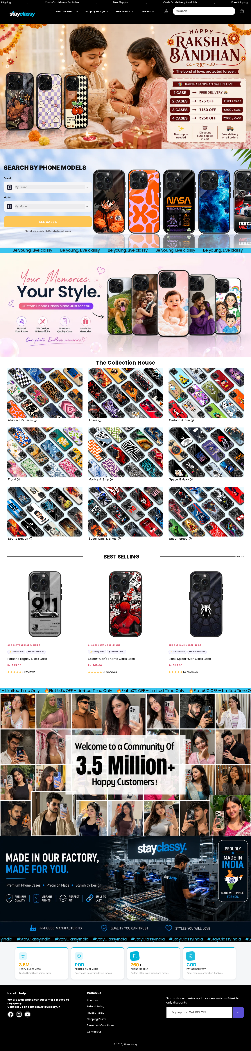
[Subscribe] (238, 1012)
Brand (7, 178)
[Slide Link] (125, 86)
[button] (242, 11)
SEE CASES (48, 222)
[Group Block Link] (45, 395)
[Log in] (166, 11)
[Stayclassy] (22, 14)
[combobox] (204, 11)
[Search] (231, 11)
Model (7, 197)
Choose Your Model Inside (23, 645)
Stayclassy (130, 1044)
